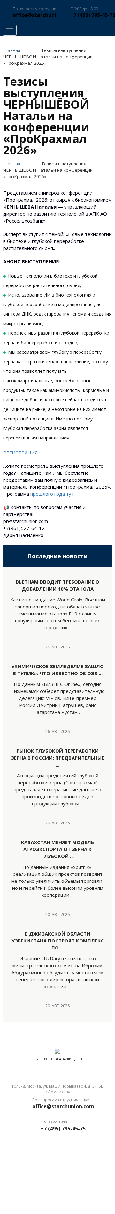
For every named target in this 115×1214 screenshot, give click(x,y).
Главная (11, 50)
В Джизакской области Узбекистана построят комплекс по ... (58, 940)
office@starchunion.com (44, 14)
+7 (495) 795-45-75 (63, 1128)
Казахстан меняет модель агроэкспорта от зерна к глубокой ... (57, 849)
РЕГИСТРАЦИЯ (21, 452)
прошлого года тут (52, 494)
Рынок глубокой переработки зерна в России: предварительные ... (57, 758)
